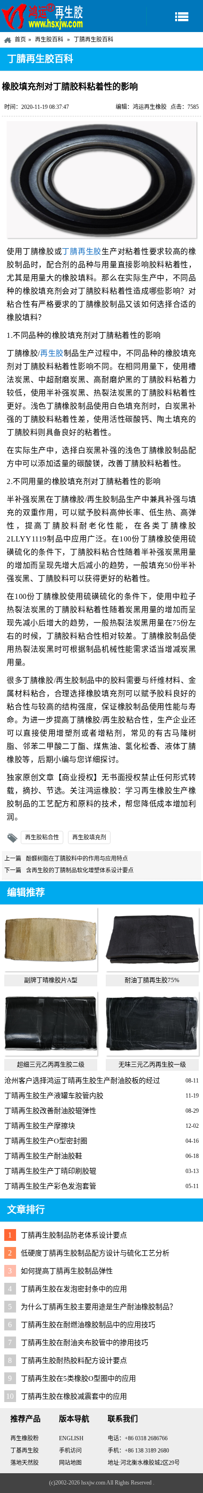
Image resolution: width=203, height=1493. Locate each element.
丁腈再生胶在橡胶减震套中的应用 (74, 1396)
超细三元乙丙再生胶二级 (51, 1064)
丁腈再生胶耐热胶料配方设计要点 (74, 1360)
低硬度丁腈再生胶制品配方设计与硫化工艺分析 (95, 1253)
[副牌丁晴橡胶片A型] (51, 969)
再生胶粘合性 (42, 837)
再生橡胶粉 (24, 1438)
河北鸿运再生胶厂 (42, 16)
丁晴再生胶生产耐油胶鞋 (43, 1156)
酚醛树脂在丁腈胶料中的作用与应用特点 (77, 858)
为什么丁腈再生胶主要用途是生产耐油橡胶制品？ (99, 1307)
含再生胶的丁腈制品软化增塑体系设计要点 (80, 870)
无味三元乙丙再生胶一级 (152, 1064)
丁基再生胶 (24, 1450)
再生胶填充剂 (89, 837)
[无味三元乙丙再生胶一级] (152, 1053)
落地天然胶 (24, 1463)
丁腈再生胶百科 (93, 39)
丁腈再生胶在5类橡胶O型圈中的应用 (78, 1378)
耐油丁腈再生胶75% (152, 980)
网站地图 (70, 1463)
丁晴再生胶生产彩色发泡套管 (50, 1186)
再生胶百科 (49, 39)
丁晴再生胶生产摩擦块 (39, 1126)
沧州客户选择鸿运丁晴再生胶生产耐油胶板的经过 (82, 1080)
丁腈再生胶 (82, 251)
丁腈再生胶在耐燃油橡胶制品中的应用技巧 (88, 1325)
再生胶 (52, 353)
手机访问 (70, 1450)
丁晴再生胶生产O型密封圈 (45, 1141)
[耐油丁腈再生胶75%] (152, 969)
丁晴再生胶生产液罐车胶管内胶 (53, 1095)
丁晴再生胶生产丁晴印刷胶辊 (50, 1171)
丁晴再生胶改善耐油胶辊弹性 (50, 1111)
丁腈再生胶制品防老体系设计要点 (74, 1235)
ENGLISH (71, 1438)
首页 (20, 39)
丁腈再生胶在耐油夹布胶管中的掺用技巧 (84, 1342)
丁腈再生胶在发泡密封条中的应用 (74, 1289)
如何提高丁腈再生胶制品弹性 (67, 1271)
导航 (174, 16)
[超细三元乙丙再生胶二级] (51, 1053)
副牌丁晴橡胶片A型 (50, 980)
